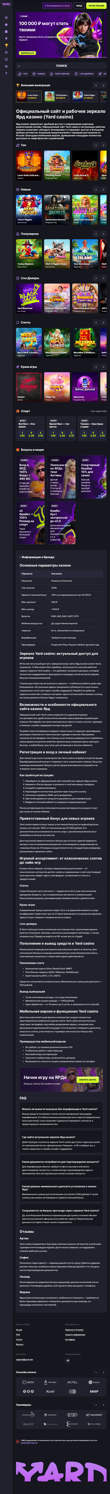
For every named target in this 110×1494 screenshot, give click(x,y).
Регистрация (96, 5)
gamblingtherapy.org (29, 1443)
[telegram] (67, 1360)
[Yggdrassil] (50, 1415)
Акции (19, 1330)
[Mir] (94, 1391)
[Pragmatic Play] (28, 1415)
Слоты (19, 1339)
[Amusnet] (94, 1415)
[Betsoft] (72, 1415)
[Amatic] (28, 1424)
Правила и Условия (74, 1330)
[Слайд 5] (104, 57)
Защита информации (75, 1334)
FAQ (18, 1334)
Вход (79, 5)
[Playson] (94, 1424)
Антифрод (70, 1339)
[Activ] (28, 1382)
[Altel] (72, 1382)
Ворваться (27, 53)
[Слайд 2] (72, 57)
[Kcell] (50, 1391)
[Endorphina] (72, 1424)
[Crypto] (28, 1391)
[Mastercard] (72, 1391)
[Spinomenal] (50, 1424)
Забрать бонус (87, 1079)
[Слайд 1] (64, 57)
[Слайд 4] (92, 57)
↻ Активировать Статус (57, 5)
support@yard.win (24, 1359)
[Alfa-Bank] (50, 1382)
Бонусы (19, 1344)
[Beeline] (94, 1382)
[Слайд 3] (80, 57)
